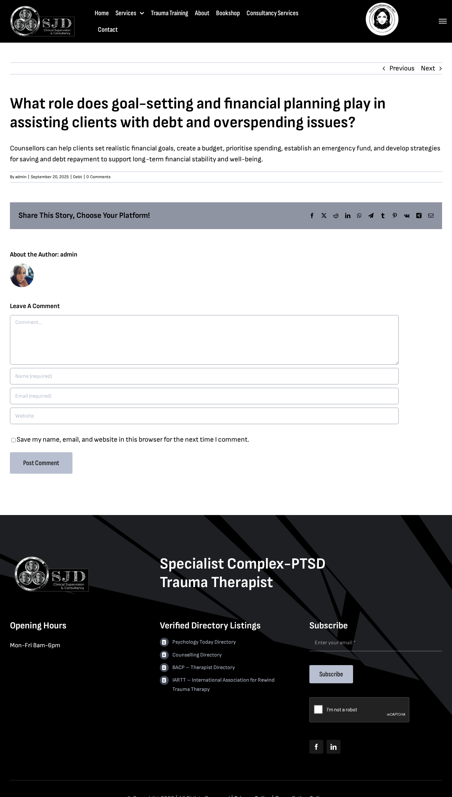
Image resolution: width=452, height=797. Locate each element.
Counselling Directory (197, 655)
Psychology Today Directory (204, 642)
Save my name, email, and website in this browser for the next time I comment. (133, 439)
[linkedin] (333, 747)
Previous (402, 68)
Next (428, 68)
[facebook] (316, 747)
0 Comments (98, 176)
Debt (77, 176)
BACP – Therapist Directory (203, 667)
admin (20, 176)
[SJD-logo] (42, 8)
